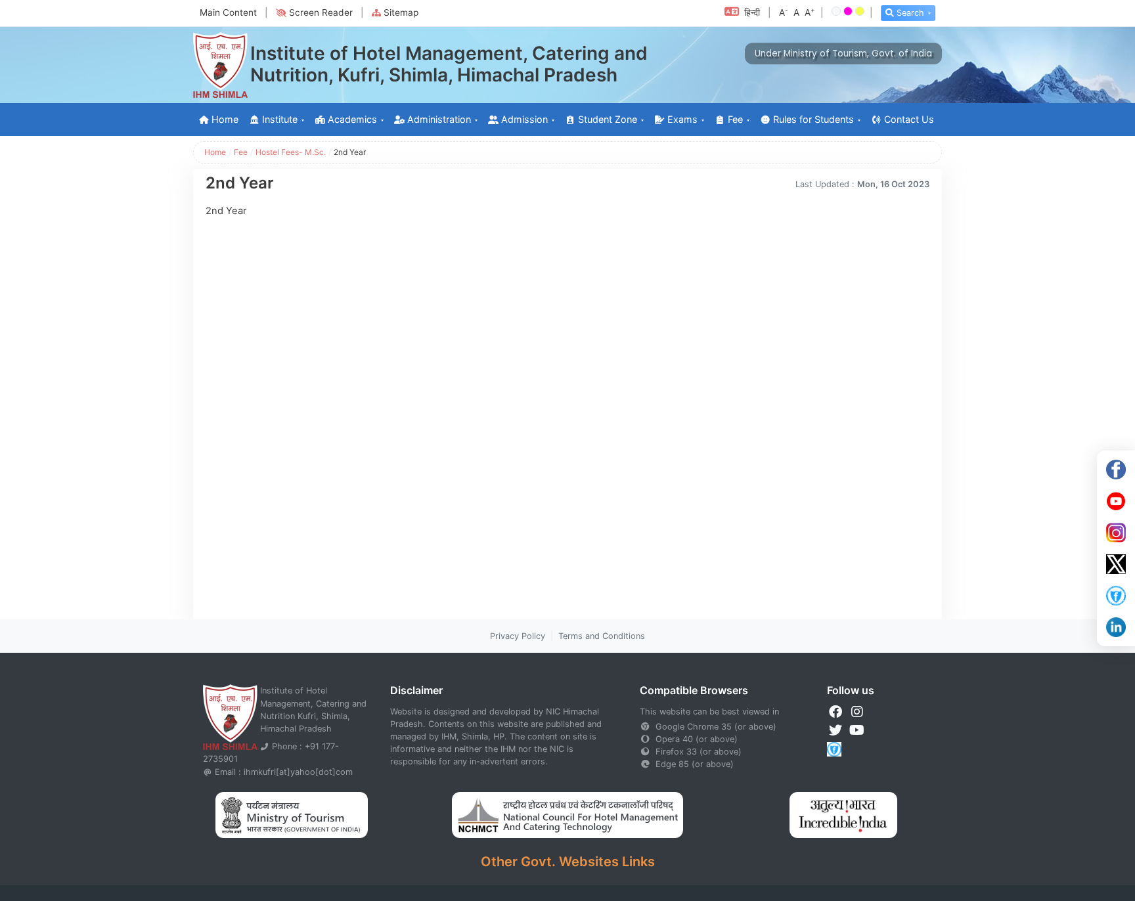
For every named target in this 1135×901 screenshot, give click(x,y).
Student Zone (607, 119)
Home (224, 119)
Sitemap (401, 12)
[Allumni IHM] (1116, 595)
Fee (735, 119)
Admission (524, 119)
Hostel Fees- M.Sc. (291, 152)
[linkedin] (1116, 627)
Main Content (228, 12)
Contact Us (909, 119)
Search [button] (910, 13)
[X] (1116, 564)
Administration (439, 119)
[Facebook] (1116, 469)
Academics (352, 119)
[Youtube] (1116, 501)
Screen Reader (321, 12)
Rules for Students (813, 119)
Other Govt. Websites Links (568, 861)
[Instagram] (1116, 532)
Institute (280, 119)
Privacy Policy (517, 636)
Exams (682, 119)
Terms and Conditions (601, 636)
